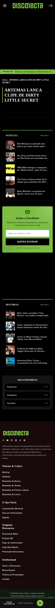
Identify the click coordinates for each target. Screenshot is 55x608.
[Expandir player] (50, 603)
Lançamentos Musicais (12, 509)
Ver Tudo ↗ (44, 135)
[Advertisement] (27, 40)
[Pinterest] (16, 440)
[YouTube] (7, 440)
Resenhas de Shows (11, 485)
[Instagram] (12, 440)
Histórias (6, 477)
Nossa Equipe (8, 570)
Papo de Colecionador (12, 543)
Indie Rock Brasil (10, 547)
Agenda (5, 517)
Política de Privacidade (12, 575)
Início (4, 80)
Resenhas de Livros (11, 494)
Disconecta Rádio (10, 534)
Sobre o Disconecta (11, 566)
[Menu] (4, 5)
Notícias (6, 472)
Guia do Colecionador (12, 513)
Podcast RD (7, 538)
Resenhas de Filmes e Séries (15, 490)
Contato (5, 579)
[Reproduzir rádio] (40, 603)
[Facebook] (3, 440)
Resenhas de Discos (11, 481)
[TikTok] (20, 440)
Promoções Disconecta (12, 552)
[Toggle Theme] (50, 6)
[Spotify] (24, 440)
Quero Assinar (27, 242)
